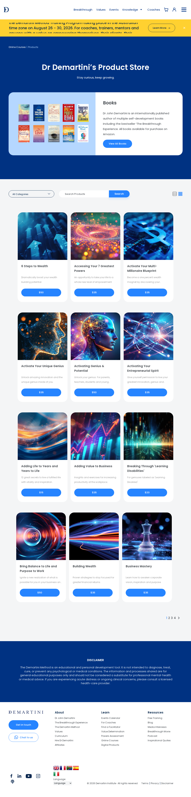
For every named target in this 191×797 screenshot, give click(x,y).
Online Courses (17, 47)
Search (119, 194)
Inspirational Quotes (159, 740)
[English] (56, 769)
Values (101, 10)
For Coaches (108, 722)
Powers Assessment (112, 736)
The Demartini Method (67, 727)
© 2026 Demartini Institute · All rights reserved (112, 783)
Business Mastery (139, 566)
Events (114, 10)
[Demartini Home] (26, 713)
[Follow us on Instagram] (38, 777)
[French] (63, 769)
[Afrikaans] (69, 769)
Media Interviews (157, 727)
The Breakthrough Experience (71, 722)
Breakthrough (83, 10)
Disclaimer (167, 783)
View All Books (117, 143)
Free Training (155, 718)
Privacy (155, 783)
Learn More (161, 28)
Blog (150, 722)
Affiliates (60, 744)
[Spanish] (76, 769)
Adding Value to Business (93, 466)
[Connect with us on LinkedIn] (19, 777)
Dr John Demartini (65, 718)
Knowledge (131, 10)
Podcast (152, 736)
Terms (144, 783)
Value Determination (112, 731)
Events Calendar (110, 718)
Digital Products (110, 744)
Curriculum (61, 736)
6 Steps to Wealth (34, 266)
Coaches (153, 10)
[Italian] (56, 775)
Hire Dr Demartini (64, 740)
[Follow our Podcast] (13, 782)
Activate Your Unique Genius (42, 366)
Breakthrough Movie (159, 731)
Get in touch (23, 725)
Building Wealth (84, 566)
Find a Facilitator (110, 727)
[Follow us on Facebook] (11, 777)
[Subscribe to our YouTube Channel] (28, 777)
